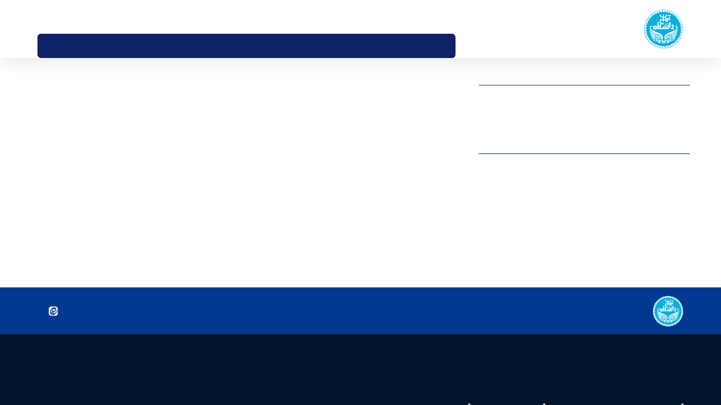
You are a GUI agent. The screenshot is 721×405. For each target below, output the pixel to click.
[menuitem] (466, 46)
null (684, 282)
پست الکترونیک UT (661, 121)
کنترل (682, 220)
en (57, 16)
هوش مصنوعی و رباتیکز (656, 271)
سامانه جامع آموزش (662, 100)
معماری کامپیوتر (667, 241)
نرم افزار (679, 261)
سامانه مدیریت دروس (659, 111)
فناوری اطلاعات (669, 200)
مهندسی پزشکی (667, 251)
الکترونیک (676, 169)
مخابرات (679, 230)
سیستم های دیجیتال (661, 179)
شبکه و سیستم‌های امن (657, 189)
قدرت (682, 210)
